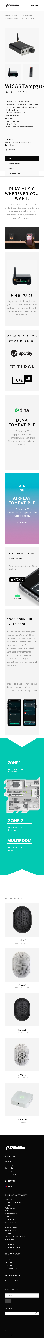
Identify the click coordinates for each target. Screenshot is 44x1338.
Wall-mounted (9, 1244)
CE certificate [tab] (14, 174)
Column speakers (10, 1222)
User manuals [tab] (14, 164)
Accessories (8, 1199)
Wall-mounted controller (13, 1247)
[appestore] (17, 579)
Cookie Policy (9, 1168)
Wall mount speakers (11, 1242)
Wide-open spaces (11, 1268)
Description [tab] (13, 158)
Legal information (10, 1174)
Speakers (8, 1233)
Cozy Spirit (8, 1265)
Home (7, 15)
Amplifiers (28, 15)
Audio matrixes (10, 1208)
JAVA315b (22, 1030)
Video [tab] (11, 169)
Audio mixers (9, 1211)
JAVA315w (22, 1075)
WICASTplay (22, 1120)
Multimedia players (12, 18)
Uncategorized (9, 1239)
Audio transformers (11, 1214)
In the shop (8, 1259)
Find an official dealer (12, 1280)
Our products (17, 15)
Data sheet (11, 150)
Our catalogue (9, 1165)
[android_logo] (17, 596)
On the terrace (10, 1262)
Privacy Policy (9, 1171)
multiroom (11, 145)
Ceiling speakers (10, 1219)
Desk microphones (11, 1225)
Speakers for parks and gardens (15, 1236)
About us (8, 1162)
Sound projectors (10, 1230)
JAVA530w (22, 985)
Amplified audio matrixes (13, 1202)
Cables (7, 1216)
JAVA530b (22, 940)
